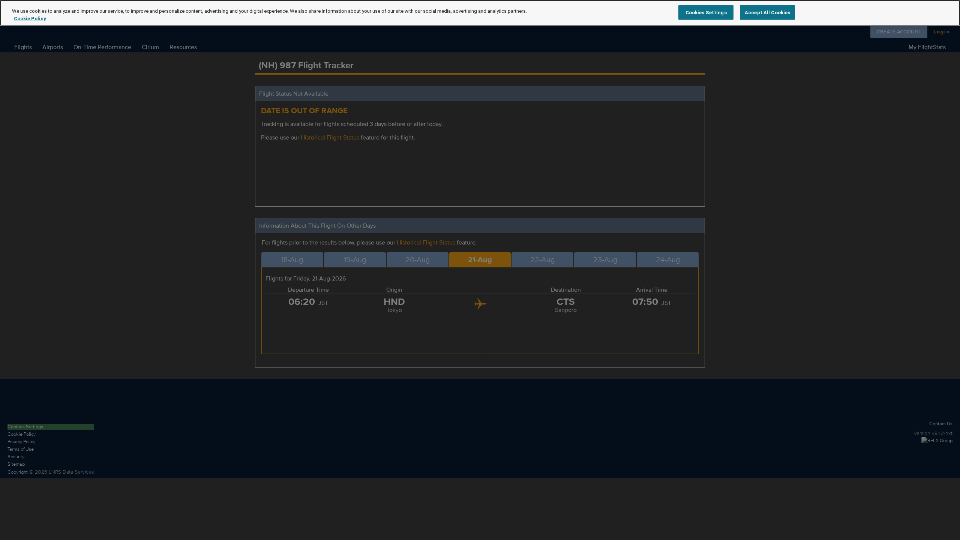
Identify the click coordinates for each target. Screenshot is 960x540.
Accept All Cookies (767, 12)
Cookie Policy (30, 18)
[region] (480, 13)
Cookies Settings (706, 12)
